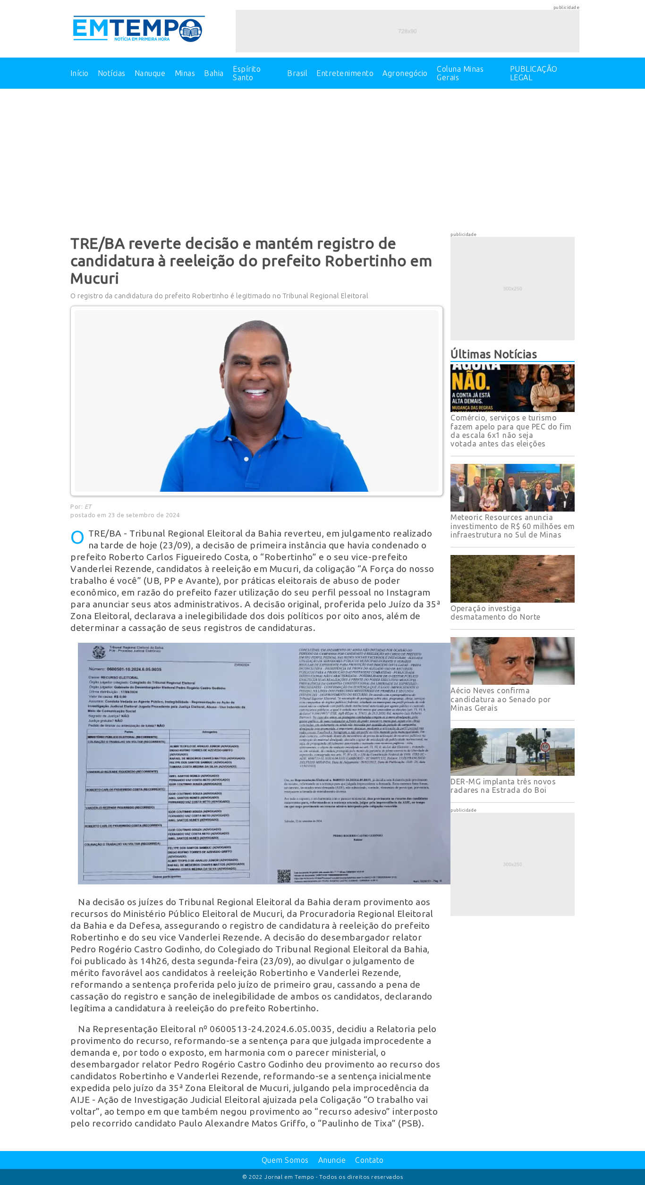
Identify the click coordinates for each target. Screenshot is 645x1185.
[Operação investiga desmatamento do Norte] (512, 600)
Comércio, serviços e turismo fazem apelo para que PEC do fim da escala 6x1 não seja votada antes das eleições (511, 430)
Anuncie (332, 1160)
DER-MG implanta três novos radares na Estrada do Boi (503, 785)
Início (79, 73)
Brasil (297, 73)
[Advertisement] (322, 159)
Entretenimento (344, 73)
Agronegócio (405, 73)
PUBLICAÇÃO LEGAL (534, 73)
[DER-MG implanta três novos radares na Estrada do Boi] (512, 773)
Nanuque (150, 73)
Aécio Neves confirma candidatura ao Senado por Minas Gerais (500, 699)
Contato (369, 1160)
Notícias (112, 73)
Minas (185, 73)
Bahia (214, 73)
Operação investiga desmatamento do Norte (495, 612)
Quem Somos (285, 1160)
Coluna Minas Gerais (460, 73)
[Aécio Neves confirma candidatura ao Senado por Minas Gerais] (512, 682)
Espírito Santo (247, 73)
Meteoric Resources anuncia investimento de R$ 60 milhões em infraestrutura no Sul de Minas (512, 526)
